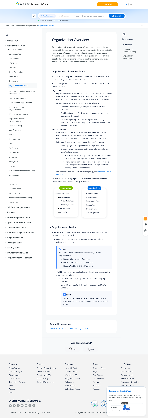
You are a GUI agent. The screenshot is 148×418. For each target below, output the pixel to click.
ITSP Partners (14, 378)
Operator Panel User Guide (19, 222)
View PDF (129, 39)
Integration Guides (15, 237)
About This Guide (15, 49)
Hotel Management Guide (18, 217)
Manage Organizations (18, 114)
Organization (32, 26)
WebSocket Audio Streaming (20, 198)
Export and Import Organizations (16, 120)
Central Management (45, 382)
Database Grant (15, 193)
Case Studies (98, 375)
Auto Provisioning (16, 130)
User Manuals (98, 378)
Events (11, 392)
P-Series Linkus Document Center (141, 222)
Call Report (13, 184)
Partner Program (16, 371)
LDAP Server (14, 76)
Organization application (128, 57)
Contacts (12, 67)
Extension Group (15, 125)
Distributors (14, 375)
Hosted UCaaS (71, 368)
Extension (13, 63)
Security (12, 166)
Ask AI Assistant (141, 216)
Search (118, 16)
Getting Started (15, 54)
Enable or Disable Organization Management (68, 328)
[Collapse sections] (142, 25)
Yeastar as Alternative (130, 382)
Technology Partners (17, 382)
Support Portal (141, 228)
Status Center (14, 58)
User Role (12, 134)
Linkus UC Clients (44, 371)
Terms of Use (22, 413)
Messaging (13, 157)
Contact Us (125, 368)
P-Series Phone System (46, 368)
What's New (12, 40)
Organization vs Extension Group (129, 50)
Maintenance (14, 175)
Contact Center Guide (16, 227)
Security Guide (13, 247)
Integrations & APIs (73, 378)
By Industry (69, 382)
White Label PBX (71, 375)
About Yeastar (15, 368)
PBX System (13, 162)
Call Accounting (15, 189)
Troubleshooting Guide (17, 252)
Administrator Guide (18, 26)
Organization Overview (46, 26)
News (11, 385)
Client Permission (16, 72)
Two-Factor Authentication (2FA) (22, 171)
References (13, 202)
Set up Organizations (17, 98)
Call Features (14, 152)
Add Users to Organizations (20, 103)
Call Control (13, 148)
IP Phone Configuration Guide (20, 232)
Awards (12, 389)
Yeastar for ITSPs (128, 385)
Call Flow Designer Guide (18, 207)
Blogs (95, 371)
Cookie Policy (45, 413)
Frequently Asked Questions (19, 257)
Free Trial (107, 4)
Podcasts (96, 389)
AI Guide (11, 212)
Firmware (97, 382)
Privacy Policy (34, 413)
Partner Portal (127, 375)
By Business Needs (72, 389)
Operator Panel (15, 139)
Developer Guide (14, 242)
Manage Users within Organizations (18, 108)
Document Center (40, 4)
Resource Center (100, 368)
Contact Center (71, 371)
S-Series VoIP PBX (44, 375)
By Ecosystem (70, 385)
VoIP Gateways (43, 378)
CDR (10, 180)
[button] (5, 41)
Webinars (97, 385)
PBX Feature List (127, 378)
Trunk (11, 143)
